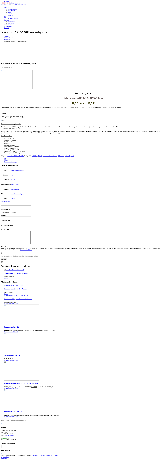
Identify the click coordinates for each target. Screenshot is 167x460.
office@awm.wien (15, 3)
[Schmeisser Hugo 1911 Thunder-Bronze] (85, 295)
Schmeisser (10, 156)
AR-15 (40, 156)
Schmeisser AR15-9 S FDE (13, 412)
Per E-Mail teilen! (5, 201)
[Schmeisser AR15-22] (85, 314)
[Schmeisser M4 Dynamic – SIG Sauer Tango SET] (85, 371)
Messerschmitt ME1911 (12, 355)
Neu (12, 175)
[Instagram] (1, 446)
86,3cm (13, 179)
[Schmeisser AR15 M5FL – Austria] (85, 270)
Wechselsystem (15, 189)
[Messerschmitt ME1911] (85, 343)
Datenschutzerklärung (26, 250)
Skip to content (5, 1)
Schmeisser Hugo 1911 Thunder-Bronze (18, 299)
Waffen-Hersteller (19, 156)
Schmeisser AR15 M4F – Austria (15, 289)
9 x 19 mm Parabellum (17, 170)
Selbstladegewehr (69, 156)
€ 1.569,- (13, 198)
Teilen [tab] (6, 160)
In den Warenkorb (9, 303)
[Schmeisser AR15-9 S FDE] (85, 399)
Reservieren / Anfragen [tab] (10, 162)
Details (6, 278)
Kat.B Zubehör (15, 184)
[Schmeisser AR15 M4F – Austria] (85, 285)
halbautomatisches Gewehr (50, 156)
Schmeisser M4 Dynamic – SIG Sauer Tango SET (21, 383)
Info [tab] (5, 159)
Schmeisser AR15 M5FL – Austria (16, 273)
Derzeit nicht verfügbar (17, 194)
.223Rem (34, 156)
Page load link (5, 457)
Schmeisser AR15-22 (11, 327)
